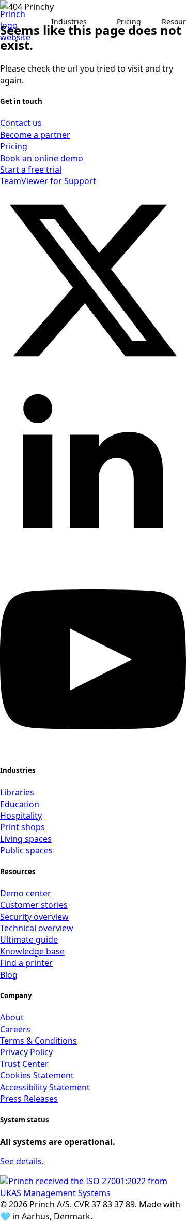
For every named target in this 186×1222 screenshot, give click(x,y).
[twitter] (93, 370)
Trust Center (24, 1064)
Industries (69, 21)
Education (19, 804)
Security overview (34, 916)
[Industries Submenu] (96, 22)
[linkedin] (93, 560)
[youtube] (93, 749)
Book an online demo (41, 158)
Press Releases (29, 1098)
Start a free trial (30, 169)
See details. (22, 1161)
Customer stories (34, 904)
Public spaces (26, 850)
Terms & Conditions (38, 1040)
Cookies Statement (37, 1075)
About (12, 1017)
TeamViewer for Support (48, 181)
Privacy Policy (26, 1052)
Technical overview (36, 928)
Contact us (21, 123)
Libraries (17, 792)
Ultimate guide (29, 939)
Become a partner (35, 135)
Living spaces (26, 839)
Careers (15, 1029)
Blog (9, 974)
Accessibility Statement (45, 1087)
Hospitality (21, 815)
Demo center (25, 893)
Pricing (129, 21)
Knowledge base (32, 951)
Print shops (22, 827)
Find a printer (26, 962)
